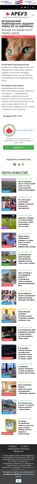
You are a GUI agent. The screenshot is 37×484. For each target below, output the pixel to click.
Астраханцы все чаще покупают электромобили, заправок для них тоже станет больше (26, 258)
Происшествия (18, 37)
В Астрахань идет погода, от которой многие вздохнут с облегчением (26, 406)
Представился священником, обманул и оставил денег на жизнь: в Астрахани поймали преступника (27, 241)
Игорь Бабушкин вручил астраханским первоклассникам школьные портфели (26, 296)
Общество (6, 191)
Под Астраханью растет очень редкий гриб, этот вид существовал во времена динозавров (26, 185)
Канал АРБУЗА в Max (25, 130)
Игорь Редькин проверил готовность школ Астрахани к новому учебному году (26, 315)
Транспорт (6, 264)
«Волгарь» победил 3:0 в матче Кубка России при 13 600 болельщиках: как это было (26, 222)
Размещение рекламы (18, 449)
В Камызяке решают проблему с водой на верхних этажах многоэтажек (26, 369)
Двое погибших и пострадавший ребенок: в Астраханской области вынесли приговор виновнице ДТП (26, 279)
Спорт (5, 228)
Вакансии (18, 451)
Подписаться (18, 147)
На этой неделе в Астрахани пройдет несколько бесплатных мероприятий (26, 204)
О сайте (24, 446)
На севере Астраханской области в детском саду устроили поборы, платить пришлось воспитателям (25, 427)
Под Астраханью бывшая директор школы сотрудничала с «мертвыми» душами (26, 389)
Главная (12, 446)
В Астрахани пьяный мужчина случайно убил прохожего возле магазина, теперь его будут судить (25, 353)
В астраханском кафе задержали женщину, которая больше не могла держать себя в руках (26, 334)
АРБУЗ (16, 14)
